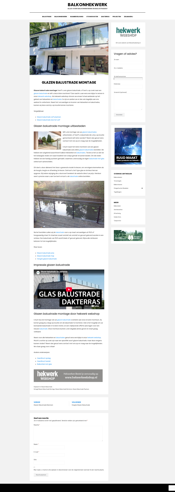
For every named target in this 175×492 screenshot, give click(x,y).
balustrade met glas (96, 159)
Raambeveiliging (76, 17)
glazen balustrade (40, 93)
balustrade (74, 176)
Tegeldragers (117, 192)
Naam (36, 444)
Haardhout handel (43, 361)
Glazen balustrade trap (45, 256)
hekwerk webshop (44, 96)
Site (35, 459)
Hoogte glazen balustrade (47, 259)
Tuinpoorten (117, 220)
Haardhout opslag (44, 358)
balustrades (57, 99)
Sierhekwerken (118, 209)
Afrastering (117, 213)
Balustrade (46, 17)
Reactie (37, 425)
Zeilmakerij (128, 17)
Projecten (117, 17)
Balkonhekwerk (87, 5)
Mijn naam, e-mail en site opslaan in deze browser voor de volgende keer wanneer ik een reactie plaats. (69, 470)
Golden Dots (117, 217)
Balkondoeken (118, 177)
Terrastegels (117, 181)
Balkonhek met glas (44, 364)
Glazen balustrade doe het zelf (48, 120)
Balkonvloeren (118, 184)
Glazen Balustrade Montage (46, 389)
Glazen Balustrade (46, 387)
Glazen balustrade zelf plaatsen (49, 117)
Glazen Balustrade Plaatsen (81, 389)
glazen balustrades (89, 132)
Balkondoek (117, 206)
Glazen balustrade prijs (45, 253)
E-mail (36, 452)
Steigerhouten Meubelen (121, 188)
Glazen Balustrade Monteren (63, 389)
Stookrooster (92, 17)
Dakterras (105, 17)
